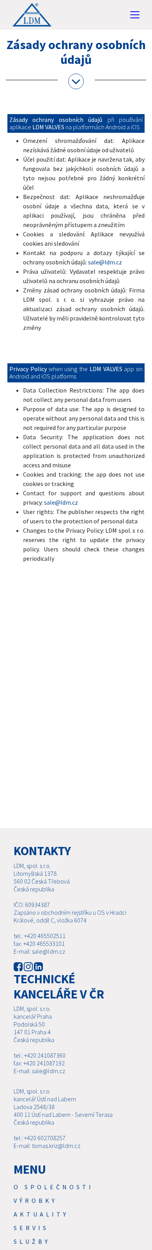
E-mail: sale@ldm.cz (39, 951)
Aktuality (41, 1214)
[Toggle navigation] (135, 15)
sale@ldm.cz (105, 262)
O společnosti (54, 1187)
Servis (31, 1228)
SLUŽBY (32, 1241)
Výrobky (35, 1200)
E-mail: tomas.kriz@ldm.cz (47, 1146)
